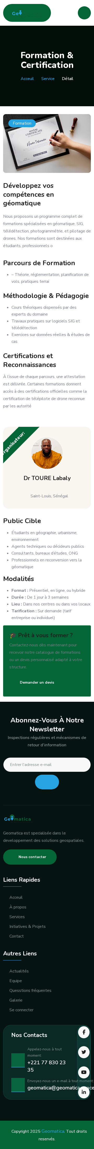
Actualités (19, 971)
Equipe (15, 981)
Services (17, 917)
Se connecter (21, 1010)
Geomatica (53, 1131)
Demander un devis (37, 682)
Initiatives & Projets (27, 926)
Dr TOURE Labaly (47, 478)
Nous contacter (32, 856)
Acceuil (27, 79)
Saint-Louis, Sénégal (49, 496)
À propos (17, 907)
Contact (16, 936)
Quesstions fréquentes (30, 990)
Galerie (15, 1000)
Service (48, 79)
